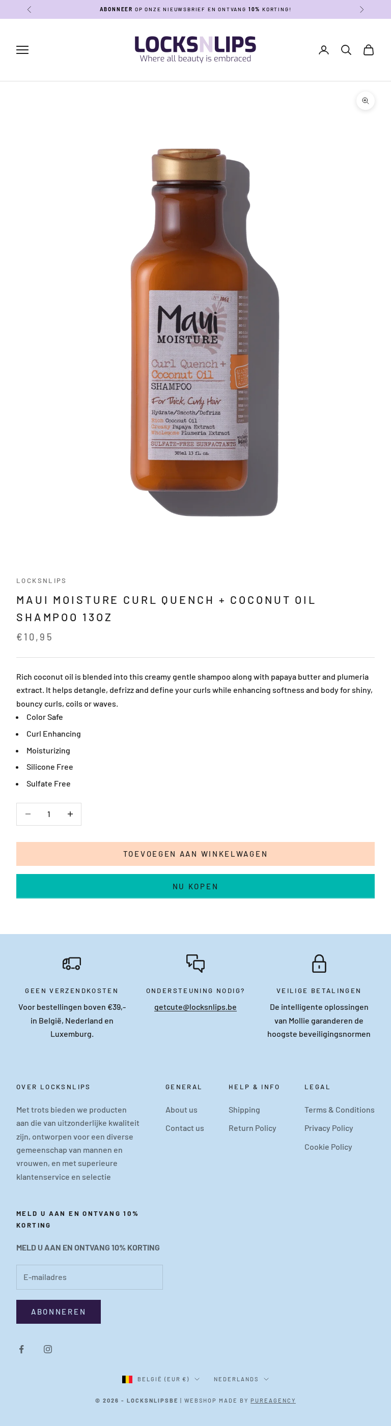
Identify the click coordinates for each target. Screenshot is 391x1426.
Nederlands (236, 1379)
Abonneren (58, 1311)
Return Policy (252, 1127)
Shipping (244, 1109)
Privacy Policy (328, 1127)
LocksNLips (41, 580)
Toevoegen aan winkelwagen (195, 853)
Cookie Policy (328, 1146)
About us (181, 1109)
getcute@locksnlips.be (195, 1006)
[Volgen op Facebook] (21, 1349)
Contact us (184, 1127)
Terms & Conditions (339, 1109)
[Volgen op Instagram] (48, 1349)
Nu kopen (196, 886)
